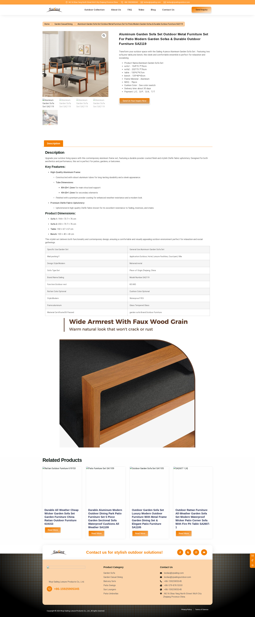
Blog (153, 9)
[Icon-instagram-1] (196, 552)
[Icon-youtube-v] (204, 552)
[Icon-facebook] (180, 552)
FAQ (130, 9)
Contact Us (168, 9)
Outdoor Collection (94, 9)
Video (141, 9)
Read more (53, 530)
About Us (116, 9)
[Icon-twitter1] (188, 552)
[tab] (53, 143)
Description (53, 143)
